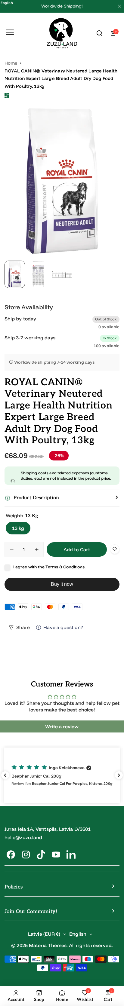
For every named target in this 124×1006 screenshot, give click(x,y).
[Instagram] (26, 854)
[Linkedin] (71, 854)
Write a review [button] (62, 726)
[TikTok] (41, 854)
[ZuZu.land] (62, 33)
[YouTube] (56, 854)
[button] (62, 498)
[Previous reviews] (5, 775)
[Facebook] (11, 854)
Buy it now (62, 584)
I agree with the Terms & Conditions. (49, 567)
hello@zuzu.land (23, 837)
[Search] (99, 33)
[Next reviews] (119, 775)
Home (11, 63)
